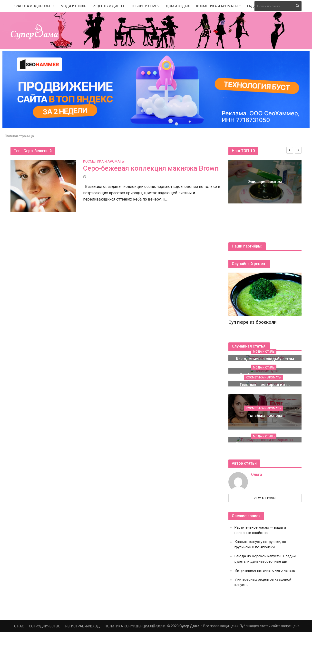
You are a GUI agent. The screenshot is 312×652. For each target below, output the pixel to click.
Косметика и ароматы (217, 6)
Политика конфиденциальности (135, 626)
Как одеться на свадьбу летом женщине (265, 362)
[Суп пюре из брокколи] (265, 294)
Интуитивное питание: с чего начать (264, 570)
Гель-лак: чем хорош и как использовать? (265, 387)
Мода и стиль (73, 6)
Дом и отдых (178, 6)
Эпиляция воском (265, 181)
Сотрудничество (44, 626)
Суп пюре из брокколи (252, 322)
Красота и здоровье (32, 6)
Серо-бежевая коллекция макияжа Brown (151, 168)
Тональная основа (265, 415)
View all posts (265, 498)
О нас (19, 626)
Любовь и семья (144, 6)
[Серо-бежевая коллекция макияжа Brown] (43, 185)
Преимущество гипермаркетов (265, 443)
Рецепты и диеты (108, 6)
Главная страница (19, 136)
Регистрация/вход (82, 626)
